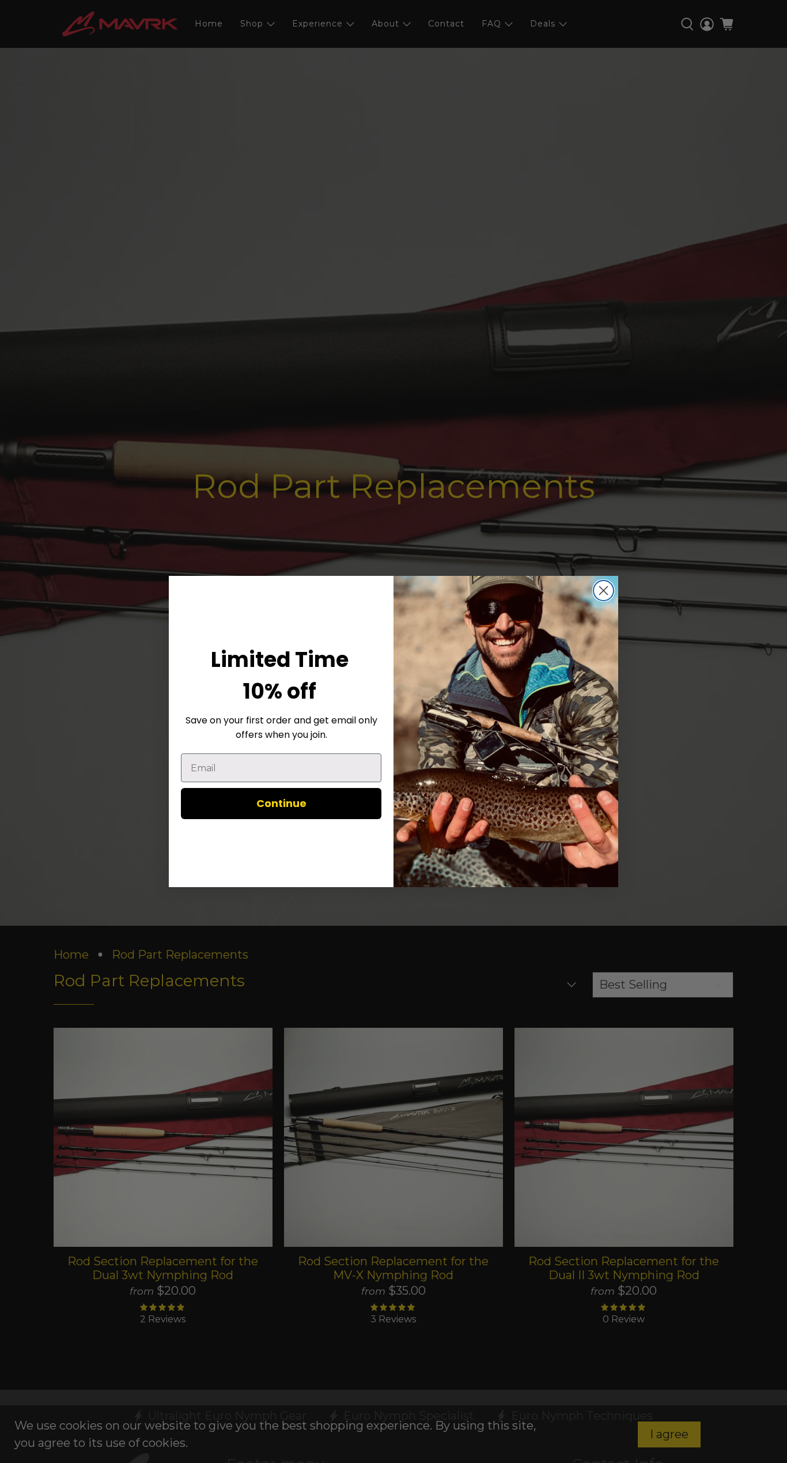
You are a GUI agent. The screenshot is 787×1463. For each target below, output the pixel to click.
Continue (281, 803)
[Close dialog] (603, 590)
